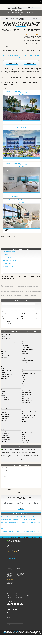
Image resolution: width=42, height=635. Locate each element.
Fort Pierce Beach (4, 397)
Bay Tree (3, 353)
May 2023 (8, 619)
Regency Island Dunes (26, 385)
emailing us (12, 78)
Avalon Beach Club (5, 349)
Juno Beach (19, 568)
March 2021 (9, 624)
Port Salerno (9, 575)
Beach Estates (4, 357)
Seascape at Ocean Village (27, 413)
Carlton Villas (3, 372)
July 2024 (8, 612)
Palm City (28, 18)
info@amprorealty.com (16, 547)
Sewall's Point (9, 576)
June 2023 (8, 617)
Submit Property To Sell (35, 537)
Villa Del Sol (24, 434)
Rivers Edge (24, 388)
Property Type (4, 306)
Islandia (2, 429)
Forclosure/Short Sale (6, 321)
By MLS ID (27, 595)
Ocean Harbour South (26, 343)
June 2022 (8, 622)
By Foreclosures (19, 597)
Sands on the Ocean (26, 402)
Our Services (7, 537)
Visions (23, 436)
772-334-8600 (4, 78)
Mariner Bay (3, 441)
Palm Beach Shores (20, 574)
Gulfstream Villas (4, 408)
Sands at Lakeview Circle (27, 400)
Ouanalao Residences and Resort (28, 371)
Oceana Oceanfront (26, 364)
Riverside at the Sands (26, 392)
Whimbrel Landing (25, 440)
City (37, 303)
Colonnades (3, 382)
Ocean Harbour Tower (26, 345)
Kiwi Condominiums (5, 433)
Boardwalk (3, 364)
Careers (3, 537)
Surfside (23, 419)
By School (9, 597)
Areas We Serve (6, 269)
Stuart (8, 577)
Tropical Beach (25, 430)
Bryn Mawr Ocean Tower (6, 368)
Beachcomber (4, 361)
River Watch (24, 386)
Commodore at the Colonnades (7, 384)
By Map (8, 595)
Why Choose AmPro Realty (9, 266)
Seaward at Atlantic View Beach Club (29, 415)
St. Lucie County (10, 579)
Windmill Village (25, 442)
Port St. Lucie (34, 18)
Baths (22, 316)
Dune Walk (3, 393)
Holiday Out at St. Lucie (5, 416)
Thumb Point (24, 423)
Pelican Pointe (25, 379)
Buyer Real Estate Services (9, 251)
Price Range (4, 311)
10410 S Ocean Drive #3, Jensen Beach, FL (14, 199)
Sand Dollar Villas (25, 398)
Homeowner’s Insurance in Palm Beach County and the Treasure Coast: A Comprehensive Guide (20, 523)
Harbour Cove (4, 410)
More (21, 459)
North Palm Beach (20, 572)
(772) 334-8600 (12, 558)
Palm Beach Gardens (20, 573)
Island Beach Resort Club (6, 422)
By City (8, 593)
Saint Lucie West (21, 19)
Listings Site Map (3, 632)
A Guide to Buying (7, 257)
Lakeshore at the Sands (5, 437)
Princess (23, 381)
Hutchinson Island (14, 18)
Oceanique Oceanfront (26, 367)
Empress (3, 395)
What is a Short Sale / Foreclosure (10, 260)
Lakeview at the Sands (5, 439)
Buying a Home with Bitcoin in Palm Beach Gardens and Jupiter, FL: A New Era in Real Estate (19, 527)
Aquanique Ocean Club (5, 338)
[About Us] (3, 449)
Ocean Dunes (24, 339)
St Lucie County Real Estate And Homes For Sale (16, 7)
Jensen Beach (22, 18)
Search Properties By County (22, 5)
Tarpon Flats (24, 421)
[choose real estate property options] (17, 327)
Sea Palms (24, 404)
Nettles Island (24, 336)
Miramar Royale (25, 334)
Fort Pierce (7, 18)
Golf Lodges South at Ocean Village (8, 403)
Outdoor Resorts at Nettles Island (28, 373)
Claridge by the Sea (5, 376)
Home (8, 7)
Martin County (10, 567)
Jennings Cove (4, 431)
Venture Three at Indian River (27, 432)
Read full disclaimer (29, 239)
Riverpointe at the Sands (26, 390)
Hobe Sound (9, 568)
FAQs (12, 546)
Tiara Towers (24, 425)
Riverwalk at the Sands (26, 394)
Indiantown (9, 570)
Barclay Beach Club (5, 351)
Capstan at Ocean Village (6, 370)
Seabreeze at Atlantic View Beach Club (29, 411)
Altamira (3, 336)
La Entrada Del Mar (5, 435)
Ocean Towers (25, 355)
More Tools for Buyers (8, 272)
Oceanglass (24, 365)
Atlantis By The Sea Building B (7, 343)
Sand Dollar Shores (25, 396)
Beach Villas (3, 359)
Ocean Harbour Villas (26, 347)
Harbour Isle (3, 412)
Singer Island (19, 576)
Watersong (24, 438)
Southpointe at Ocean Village (27, 417)
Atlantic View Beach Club (6, 340)
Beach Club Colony (5, 355)
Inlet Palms (3, 420)
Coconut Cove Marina (5, 380)
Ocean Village (24, 362)
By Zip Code (18, 593)
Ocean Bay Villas (25, 337)
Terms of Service (22, 489)
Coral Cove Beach (4, 387)
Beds (3, 316)
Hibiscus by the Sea (5, 414)
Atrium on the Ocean (5, 347)
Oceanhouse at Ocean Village (27, 349)
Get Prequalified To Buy (8, 254)
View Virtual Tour (13, 159)
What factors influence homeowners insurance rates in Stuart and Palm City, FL (18, 519)
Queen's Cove (24, 383)
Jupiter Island (9, 573)
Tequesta (18, 575)
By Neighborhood (19, 595)
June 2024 (8, 614)
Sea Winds (24, 409)
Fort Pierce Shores (5, 399)
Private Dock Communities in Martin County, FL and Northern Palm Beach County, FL (19, 516)
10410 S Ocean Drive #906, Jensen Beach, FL (13, 163)
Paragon (23, 377)
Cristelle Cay (3, 389)
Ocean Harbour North (26, 341)
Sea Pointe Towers (25, 406)
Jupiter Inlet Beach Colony (21, 570)
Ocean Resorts (25, 353)
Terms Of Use (28, 537)
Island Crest (3, 424)
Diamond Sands (4, 391)
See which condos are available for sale (32, 34)
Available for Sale (12, 63)
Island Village (3, 427)
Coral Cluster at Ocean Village (7, 385)
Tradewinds (24, 427)
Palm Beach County (20, 567)
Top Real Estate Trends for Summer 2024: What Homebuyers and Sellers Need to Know (20, 531)
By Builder (27, 593)
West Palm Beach (20, 577)
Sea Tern (23, 407)
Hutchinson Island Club (5, 418)
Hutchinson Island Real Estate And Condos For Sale (30, 7)
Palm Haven (24, 375)
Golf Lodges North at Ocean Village (8, 401)
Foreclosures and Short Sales (15, 537)
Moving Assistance (7, 263)
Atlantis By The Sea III (5, 345)
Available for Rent (30, 63)
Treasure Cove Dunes (26, 428)
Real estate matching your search (11, 234)
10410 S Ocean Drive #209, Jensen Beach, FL (13, 91)
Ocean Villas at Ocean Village (27, 360)
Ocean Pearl (24, 351)
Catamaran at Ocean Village (6, 374)
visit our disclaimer (16, 631)
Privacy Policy (17, 489)
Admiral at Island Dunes (5, 334)
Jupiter (18, 569)
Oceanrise (24, 369)
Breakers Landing (4, 366)
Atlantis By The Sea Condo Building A (8, 342)
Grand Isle (3, 406)
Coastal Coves (4, 378)
